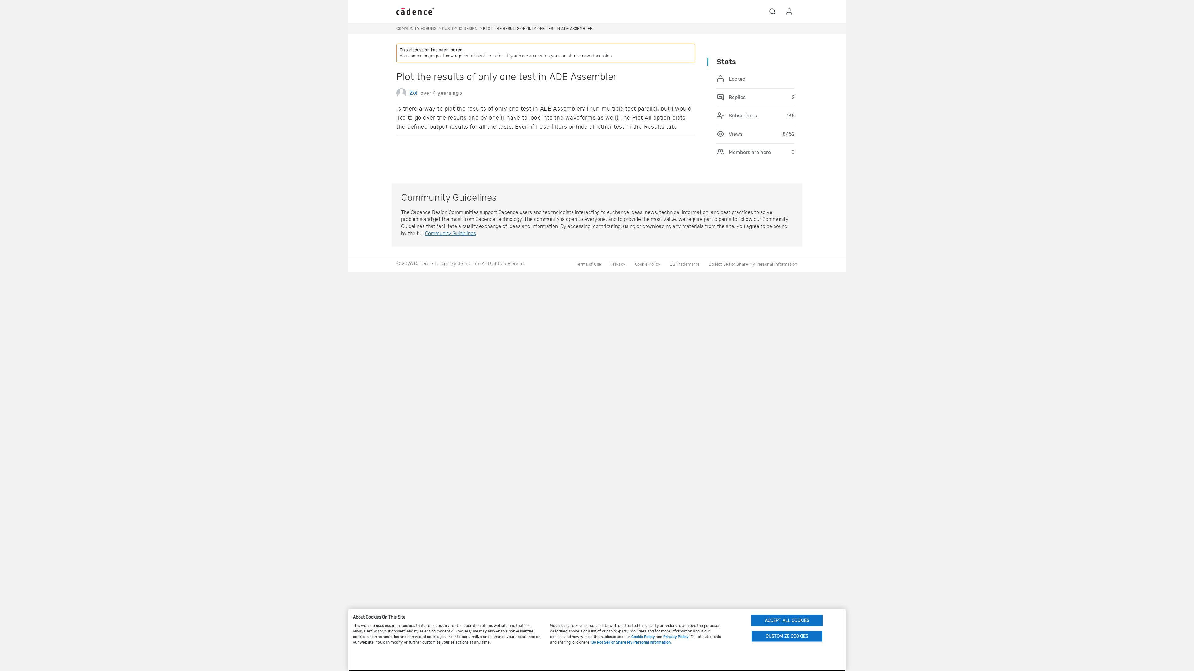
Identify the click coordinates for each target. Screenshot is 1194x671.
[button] (772, 11)
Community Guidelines (450, 233)
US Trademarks (684, 264)
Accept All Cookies (787, 620)
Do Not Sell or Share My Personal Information (753, 264)
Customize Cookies (787, 636)
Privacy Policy (676, 637)
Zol (413, 92)
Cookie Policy (648, 264)
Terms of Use (588, 264)
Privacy (618, 264)
